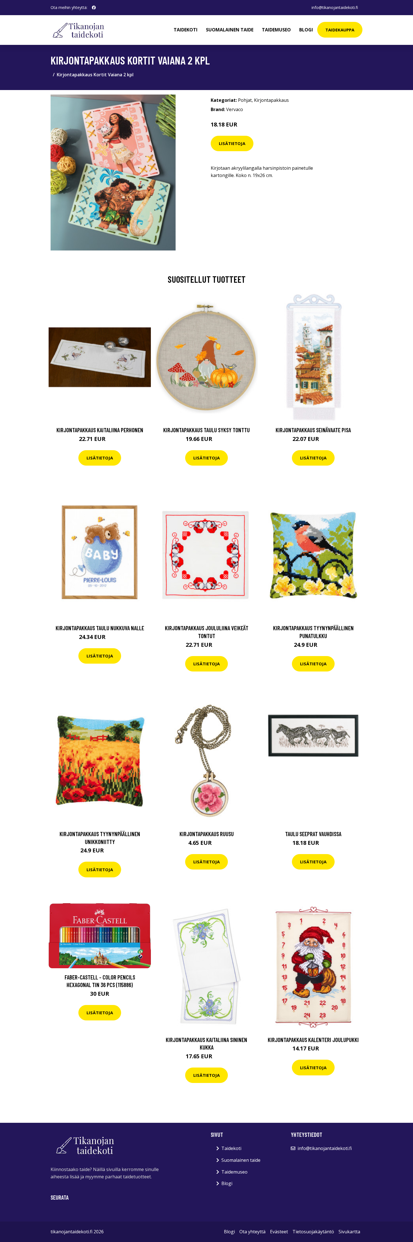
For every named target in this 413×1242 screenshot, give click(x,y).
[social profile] (94, 7)
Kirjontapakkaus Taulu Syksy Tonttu (206, 429)
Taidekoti (186, 30)
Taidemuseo (276, 30)
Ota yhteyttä (252, 1232)
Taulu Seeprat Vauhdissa (313, 833)
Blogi (306, 30)
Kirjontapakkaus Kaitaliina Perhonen (99, 429)
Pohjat (245, 100)
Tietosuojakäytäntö (313, 1232)
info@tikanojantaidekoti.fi (335, 7)
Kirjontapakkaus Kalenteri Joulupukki (313, 1039)
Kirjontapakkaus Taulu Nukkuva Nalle (100, 627)
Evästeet (279, 1232)
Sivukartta (349, 1232)
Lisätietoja (232, 143)
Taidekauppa (339, 30)
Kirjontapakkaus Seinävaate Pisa (313, 429)
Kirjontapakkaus (271, 100)
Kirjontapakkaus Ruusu (207, 833)
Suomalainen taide (229, 30)
